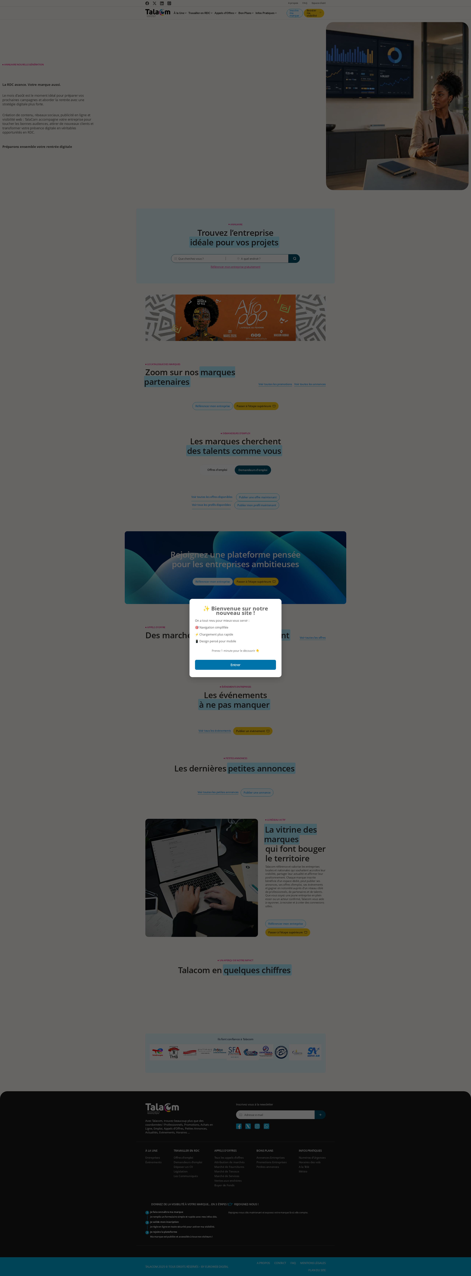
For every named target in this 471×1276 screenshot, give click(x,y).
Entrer (235, 665)
